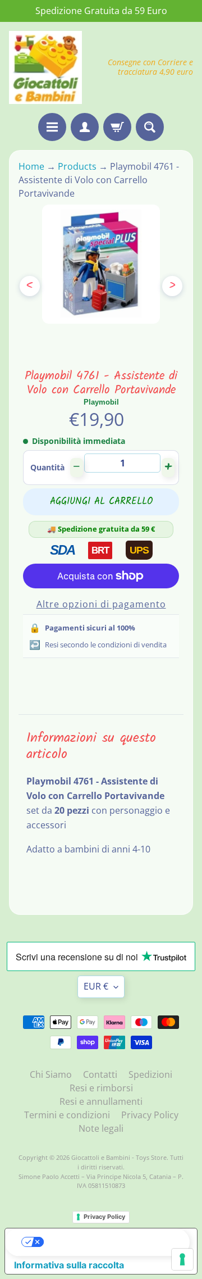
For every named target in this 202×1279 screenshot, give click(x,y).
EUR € (96, 986)
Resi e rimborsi (101, 1088)
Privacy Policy (149, 1115)
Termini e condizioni (67, 1115)
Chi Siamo (51, 1074)
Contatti (100, 1074)
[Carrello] (117, 127)
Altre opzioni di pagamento (101, 604)
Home (33, 166)
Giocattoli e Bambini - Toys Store (119, 1157)
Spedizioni (150, 1074)
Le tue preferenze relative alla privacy (112, 1242)
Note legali (101, 1128)
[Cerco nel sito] (150, 127)
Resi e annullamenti (101, 1101)
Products (77, 166)
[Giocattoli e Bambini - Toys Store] (45, 67)
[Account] (85, 127)
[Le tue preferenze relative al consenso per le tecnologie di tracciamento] (182, 1259)
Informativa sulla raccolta (69, 1265)
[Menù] (52, 127)
